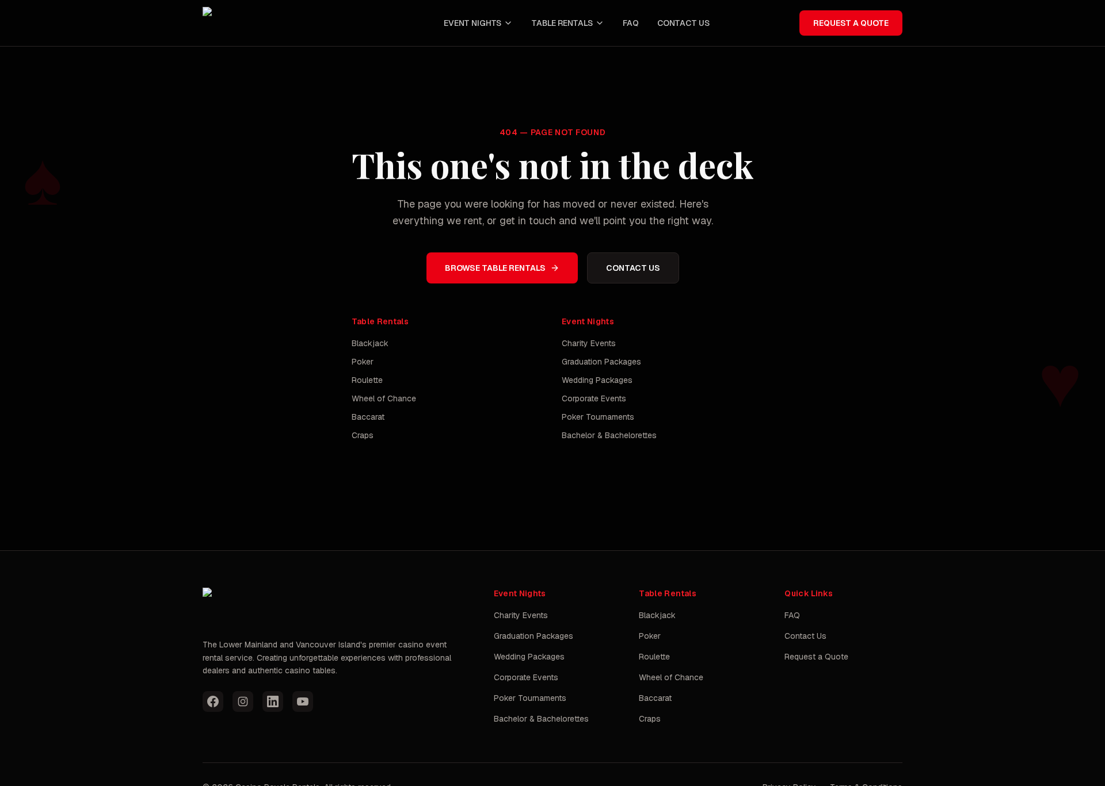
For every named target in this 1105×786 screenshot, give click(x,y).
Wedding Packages (597, 380)
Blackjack (370, 343)
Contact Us (805, 636)
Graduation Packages (601, 361)
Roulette (367, 380)
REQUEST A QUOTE (851, 23)
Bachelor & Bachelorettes (609, 435)
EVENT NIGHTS (472, 23)
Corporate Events (594, 398)
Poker (363, 361)
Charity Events (589, 343)
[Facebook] (213, 701)
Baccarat (368, 417)
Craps (363, 435)
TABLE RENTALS (562, 23)
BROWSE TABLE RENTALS (495, 268)
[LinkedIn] (272, 701)
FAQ (631, 23)
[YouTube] (302, 701)
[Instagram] (243, 701)
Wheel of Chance (384, 398)
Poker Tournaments (598, 417)
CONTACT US (683, 23)
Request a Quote (816, 656)
